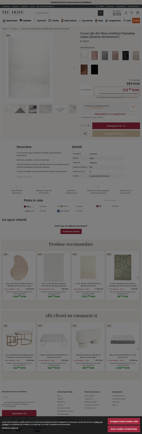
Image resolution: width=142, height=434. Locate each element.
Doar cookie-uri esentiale (124, 429)
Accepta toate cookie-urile (124, 421)
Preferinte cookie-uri (10, 428)
